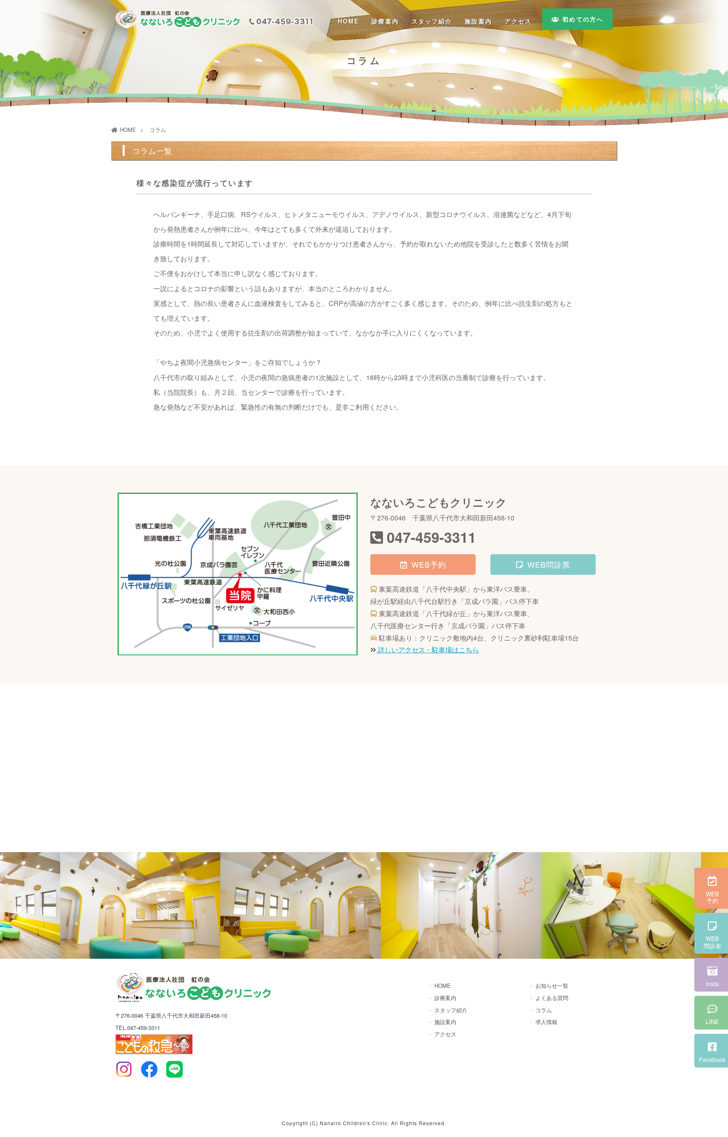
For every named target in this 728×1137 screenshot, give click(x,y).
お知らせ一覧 (551, 985)
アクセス (518, 21)
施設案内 (478, 21)
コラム (543, 1010)
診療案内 (385, 21)
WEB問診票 (548, 564)
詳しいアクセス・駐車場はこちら (427, 649)
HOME (348, 21)
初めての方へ (581, 19)
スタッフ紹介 (432, 21)
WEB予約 (429, 564)
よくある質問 (551, 998)
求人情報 (546, 1022)
